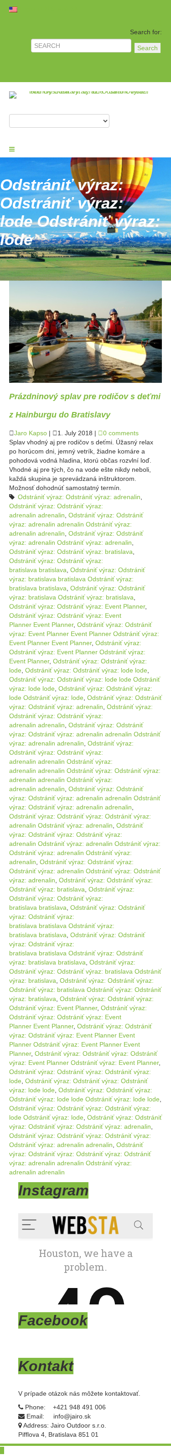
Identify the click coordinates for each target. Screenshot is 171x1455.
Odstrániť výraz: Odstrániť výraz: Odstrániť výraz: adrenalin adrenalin (81, 716)
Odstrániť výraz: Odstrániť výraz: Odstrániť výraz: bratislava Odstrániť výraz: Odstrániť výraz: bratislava (85, 989)
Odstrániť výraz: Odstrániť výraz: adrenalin (79, 497)
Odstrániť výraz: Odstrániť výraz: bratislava (71, 551)
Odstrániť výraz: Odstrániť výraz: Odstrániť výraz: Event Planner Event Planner (78, 1017)
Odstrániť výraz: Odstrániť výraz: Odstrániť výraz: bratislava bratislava (72, 898)
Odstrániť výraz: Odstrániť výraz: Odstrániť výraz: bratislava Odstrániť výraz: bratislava (85, 971)
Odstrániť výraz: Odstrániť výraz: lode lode (86, 670)
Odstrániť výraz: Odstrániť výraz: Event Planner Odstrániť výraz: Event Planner (77, 652)
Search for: (146, 32)
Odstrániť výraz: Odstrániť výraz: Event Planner (77, 606)
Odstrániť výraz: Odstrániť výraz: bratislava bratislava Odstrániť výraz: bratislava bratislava (77, 579)
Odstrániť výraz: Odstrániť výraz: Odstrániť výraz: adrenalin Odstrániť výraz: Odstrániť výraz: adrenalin (85, 871)
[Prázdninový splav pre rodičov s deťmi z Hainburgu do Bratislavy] (85, 331)
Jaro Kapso (30, 433)
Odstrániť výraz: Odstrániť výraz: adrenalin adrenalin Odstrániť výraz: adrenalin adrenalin (76, 524)
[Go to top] (2, 1450)
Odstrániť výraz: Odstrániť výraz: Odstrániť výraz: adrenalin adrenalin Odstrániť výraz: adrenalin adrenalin (85, 734)
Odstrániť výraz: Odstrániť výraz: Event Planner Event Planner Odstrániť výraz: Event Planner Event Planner (84, 634)
